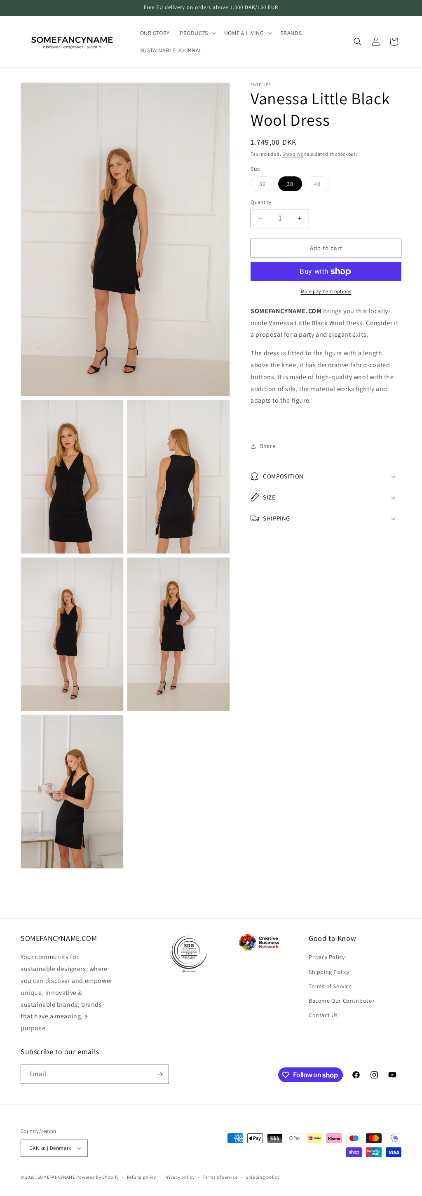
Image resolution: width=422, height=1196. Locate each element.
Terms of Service (330, 986)
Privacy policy (179, 1177)
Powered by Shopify (97, 1177)
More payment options (326, 291)
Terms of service (220, 1177)
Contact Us (323, 1015)
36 (266, 185)
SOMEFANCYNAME (56, 1177)
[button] (197, 33)
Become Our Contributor (342, 1000)
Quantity (261, 202)
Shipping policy (263, 1177)
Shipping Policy (329, 972)
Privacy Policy (327, 957)
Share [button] (267, 446)
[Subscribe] (159, 1074)
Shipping (292, 154)
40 (321, 185)
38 (290, 184)
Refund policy (141, 1177)
